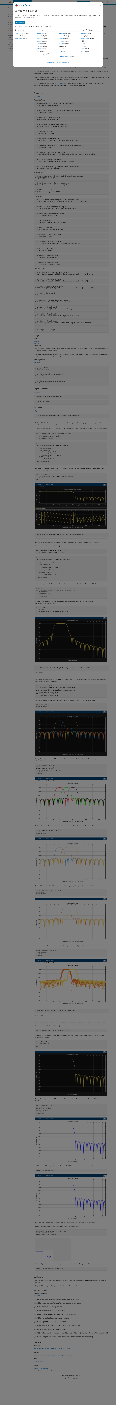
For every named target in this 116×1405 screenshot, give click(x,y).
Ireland (39, 48)
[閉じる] (100, 5)
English (63, 51)
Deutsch (63, 48)
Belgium (39, 33)
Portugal (61, 41)
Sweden (61, 43)
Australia (83, 33)
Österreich (62, 38)
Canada (17, 36)
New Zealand (85, 38)
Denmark (39, 36)
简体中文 (85, 43)
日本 (82, 48)
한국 (82, 51)
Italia (38, 51)
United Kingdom (63, 56)
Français (63, 54)
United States (18, 38)
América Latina (19, 33)
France (39, 46)
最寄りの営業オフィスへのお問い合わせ (58, 62)
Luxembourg (40, 54)
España (39, 41)
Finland (39, 43)
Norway (61, 36)
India (82, 36)
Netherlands (62, 33)
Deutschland (40, 38)
